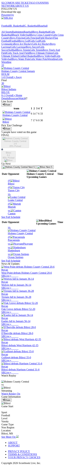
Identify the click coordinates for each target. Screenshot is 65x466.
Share (7, 104)
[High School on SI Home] (14, 22)
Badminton (18, 31)
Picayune (20, 243)
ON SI (14, 2)
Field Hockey (46, 37)
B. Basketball (17, 25)
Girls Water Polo (38, 59)
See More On (8, 436)
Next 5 (31, 167)
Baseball (43, 25)
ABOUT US (22, 5)
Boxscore (14, 98)
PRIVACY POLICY (19, 451)
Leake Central (15, 197)
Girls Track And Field (18, 53)
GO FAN (37, 2)
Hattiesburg (14, 249)
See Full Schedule (10, 217)
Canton (12, 212)
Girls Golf (35, 40)
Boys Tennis (23, 50)
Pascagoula (14, 238)
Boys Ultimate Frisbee (41, 53)
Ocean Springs (15, 256)
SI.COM (5, 2)
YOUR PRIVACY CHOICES (24, 457)
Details (5, 98)
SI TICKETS (25, 2)
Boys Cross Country (41, 34)
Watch (22, 98)
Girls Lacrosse (18, 47)
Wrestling (52, 59)
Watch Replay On (10, 393)
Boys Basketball (41, 31)
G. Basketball (31, 25)
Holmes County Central (20, 230)
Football (5, 25)
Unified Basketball (28, 56)
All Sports (6, 31)
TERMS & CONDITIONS (22, 454)
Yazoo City (14, 189)
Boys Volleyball (46, 56)
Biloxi (11, 182)
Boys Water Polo (21, 59)
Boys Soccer (32, 47)
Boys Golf (24, 40)
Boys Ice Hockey (23, 43)
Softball (12, 50)
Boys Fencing (17, 37)
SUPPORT (14, 445)
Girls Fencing (32, 37)
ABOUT (13, 442)
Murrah (12, 205)
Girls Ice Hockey (41, 43)
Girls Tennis (36, 50)
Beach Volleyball (21, 34)
